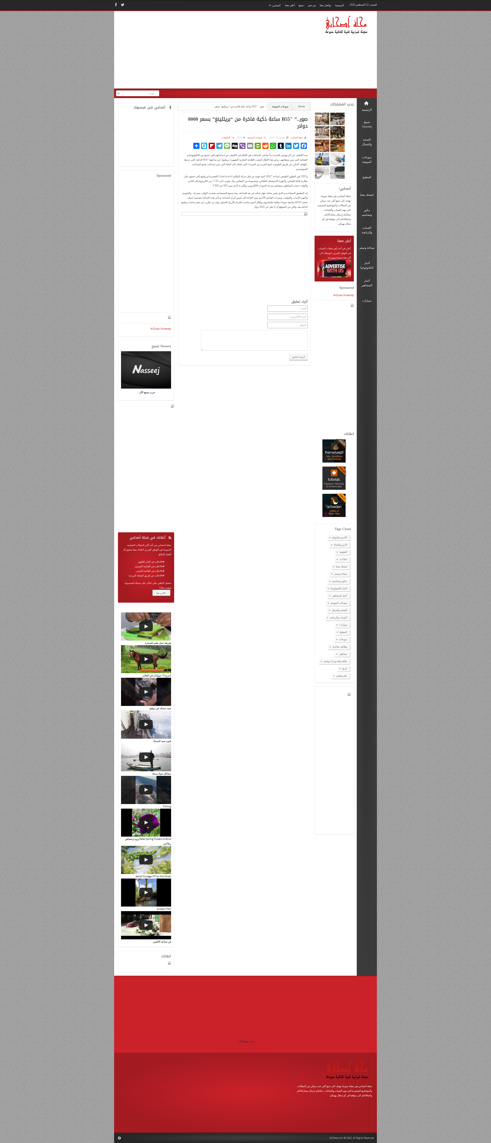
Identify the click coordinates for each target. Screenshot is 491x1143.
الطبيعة (343, 552)
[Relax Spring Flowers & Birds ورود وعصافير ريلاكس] (146, 823)
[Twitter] (122, 4)
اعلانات (343, 559)
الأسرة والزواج (339, 537)
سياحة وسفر (340, 573)
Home (301, 106)
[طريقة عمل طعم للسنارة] (146, 626)
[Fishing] (146, 790)
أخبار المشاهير (339, 595)
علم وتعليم (341, 675)
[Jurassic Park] (146, 893)
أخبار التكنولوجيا (339, 588)
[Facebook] (115, 4)
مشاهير (343, 654)
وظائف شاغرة (340, 646)
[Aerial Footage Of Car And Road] (146, 860)
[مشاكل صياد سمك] (146, 757)
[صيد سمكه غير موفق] (146, 692)
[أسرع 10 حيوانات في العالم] (146, 659)
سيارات (343, 624)
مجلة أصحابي (296, 137)
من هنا (159, 593)
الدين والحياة (340, 544)
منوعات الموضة (280, 106)
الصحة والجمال (339, 610)
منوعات (343, 639)
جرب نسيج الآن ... (245, 1041)
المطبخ (343, 632)
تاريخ (344, 668)
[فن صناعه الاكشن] (146, 925)
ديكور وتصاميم (339, 581)
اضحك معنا (341, 566)
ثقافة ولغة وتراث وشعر (335, 661)
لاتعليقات (226, 137)
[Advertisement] (190, 52)
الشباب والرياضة (338, 617)
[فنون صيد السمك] (146, 725)
